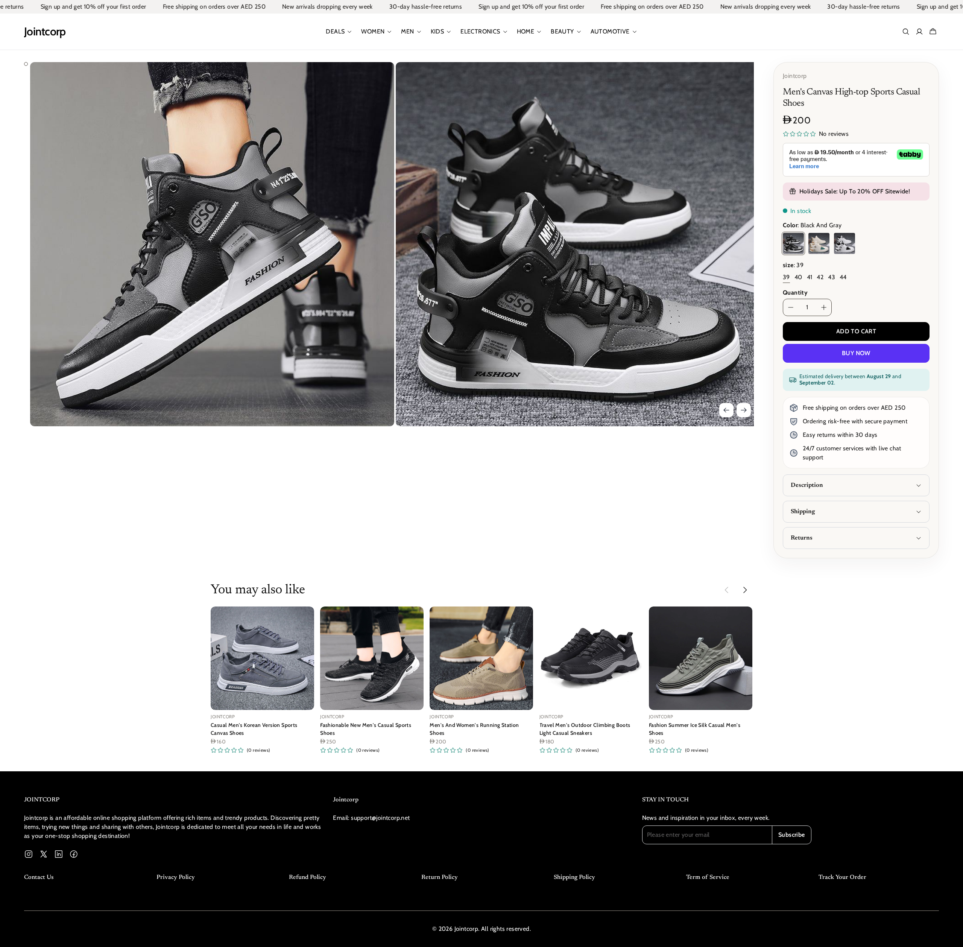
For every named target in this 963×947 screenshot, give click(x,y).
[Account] (919, 32)
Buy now (856, 353)
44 (843, 277)
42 (820, 277)
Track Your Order (842, 877)
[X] (43, 854)
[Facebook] (73, 854)
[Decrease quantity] (790, 307)
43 (831, 277)
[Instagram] (28, 854)
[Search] (906, 32)
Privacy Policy (175, 877)
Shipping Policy (574, 877)
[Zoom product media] (378, 78)
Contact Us (38, 877)
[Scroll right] (744, 589)
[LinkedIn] (58, 854)
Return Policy (439, 877)
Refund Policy (307, 877)
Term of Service (707, 877)
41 (810, 277)
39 (786, 277)
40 (798, 277)
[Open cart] (933, 32)
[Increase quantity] (823, 307)
